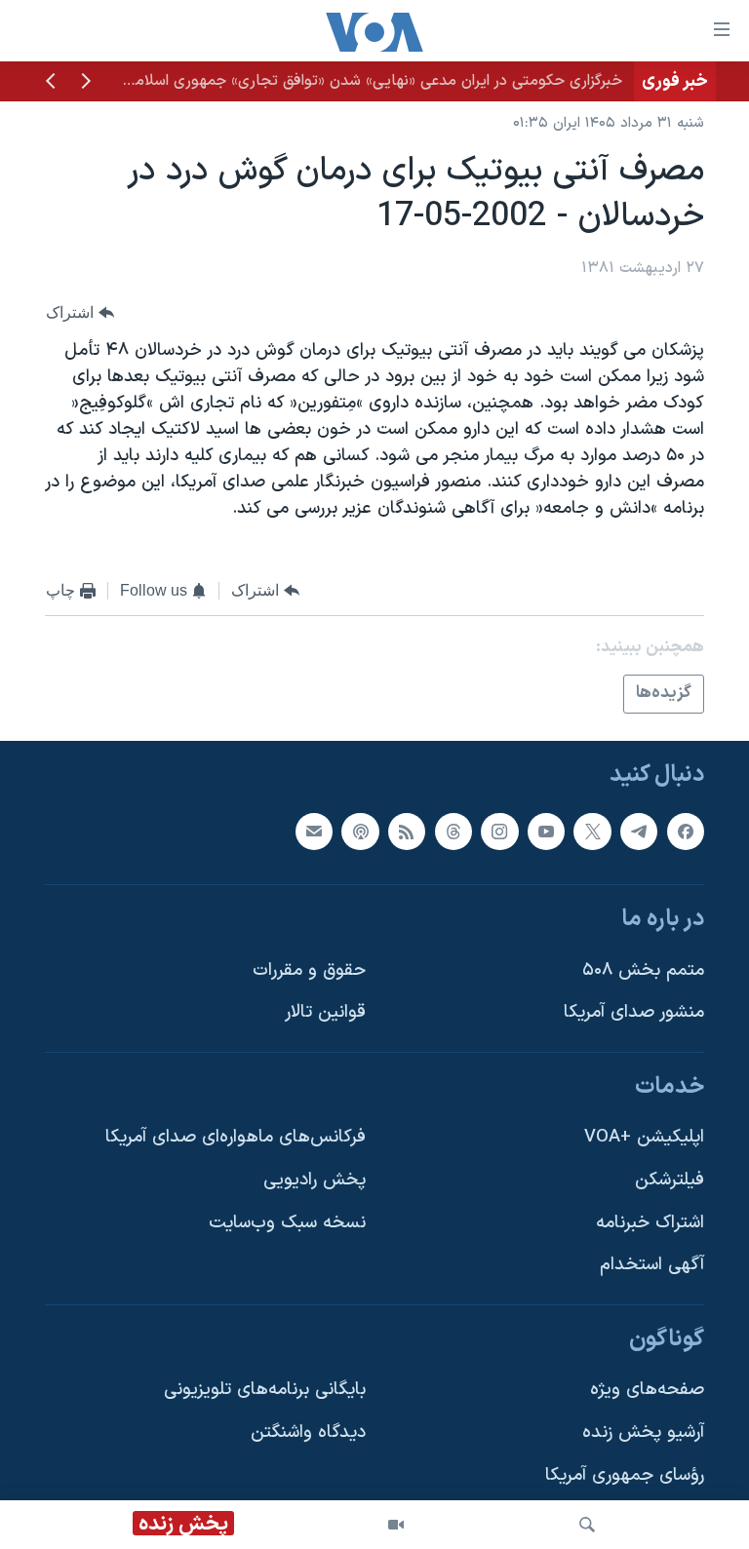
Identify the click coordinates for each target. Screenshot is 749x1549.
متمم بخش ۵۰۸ (643, 970)
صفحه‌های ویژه (647, 1389)
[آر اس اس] (406, 830)
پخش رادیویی (314, 1180)
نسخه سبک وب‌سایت (287, 1223)
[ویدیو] (396, 1524)
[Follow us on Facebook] (685, 830)
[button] (85, 82)
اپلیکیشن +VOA (644, 1137)
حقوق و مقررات (309, 970)
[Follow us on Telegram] (638, 830)
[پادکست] (359, 830)
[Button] (80, 312)
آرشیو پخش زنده (643, 1432)
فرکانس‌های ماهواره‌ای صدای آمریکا (235, 1137)
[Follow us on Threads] (453, 830)
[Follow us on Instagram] (499, 830)
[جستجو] (587, 1524)
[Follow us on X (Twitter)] (592, 830)
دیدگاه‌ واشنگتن (308, 1432)
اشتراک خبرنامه (650, 1223)
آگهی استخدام (652, 1265)
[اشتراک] (314, 830)
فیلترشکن (669, 1180)
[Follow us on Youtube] (546, 830)
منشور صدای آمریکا (634, 1012)
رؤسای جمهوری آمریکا (624, 1475)
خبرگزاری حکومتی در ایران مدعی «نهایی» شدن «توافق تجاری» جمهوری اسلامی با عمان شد (335, 81)
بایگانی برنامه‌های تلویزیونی (265, 1389)
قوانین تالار (325, 1012)
